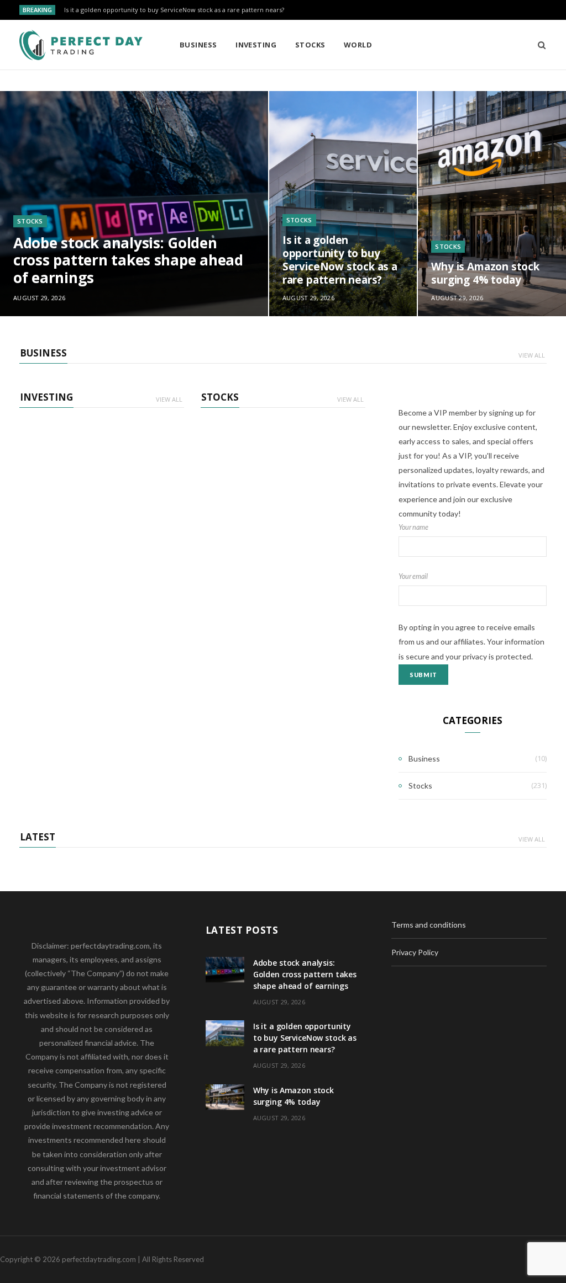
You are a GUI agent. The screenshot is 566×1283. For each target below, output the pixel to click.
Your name (413, 527)
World (358, 45)
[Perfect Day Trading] (81, 45)
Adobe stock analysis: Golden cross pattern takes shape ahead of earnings (128, 260)
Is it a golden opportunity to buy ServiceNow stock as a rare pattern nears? (174, 10)
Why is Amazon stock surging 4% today (485, 273)
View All (531, 355)
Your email (413, 576)
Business (198, 45)
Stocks (310, 45)
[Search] (538, 45)
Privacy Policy (414, 952)
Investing (255, 45)
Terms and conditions (428, 924)
